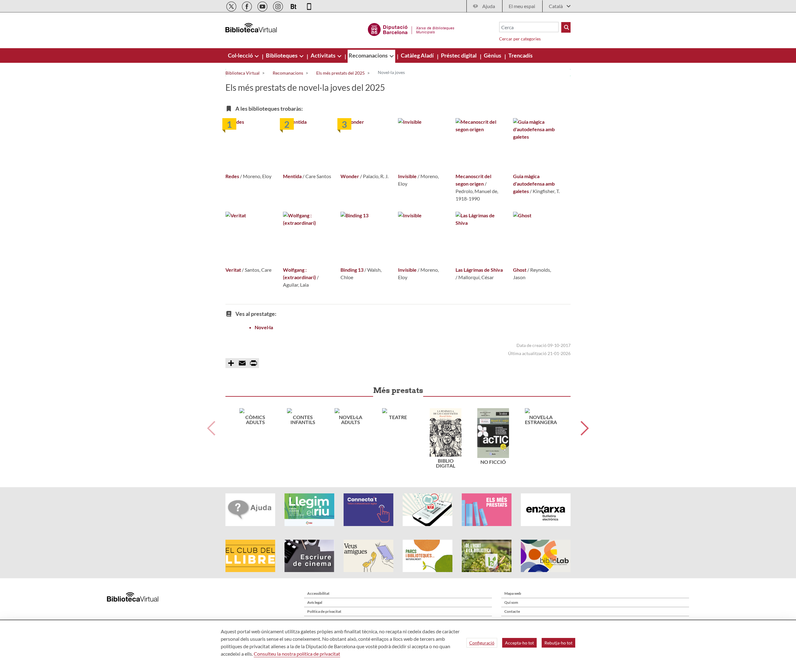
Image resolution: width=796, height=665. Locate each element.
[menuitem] (241, 55)
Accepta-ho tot (519, 642)
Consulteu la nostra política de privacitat (297, 654)
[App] (309, 5)
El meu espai (522, 6)
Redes (232, 176)
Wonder (349, 176)
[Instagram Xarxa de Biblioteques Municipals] (278, 5)
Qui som (511, 602)
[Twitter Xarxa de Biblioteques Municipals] (231, 5)
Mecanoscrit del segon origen (473, 180)
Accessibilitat (318, 593)
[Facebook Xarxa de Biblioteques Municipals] (247, 5)
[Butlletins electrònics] (294, 5)
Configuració (481, 642)
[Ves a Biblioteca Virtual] (411, 29)
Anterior (211, 428)
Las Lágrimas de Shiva (479, 270)
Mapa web (512, 593)
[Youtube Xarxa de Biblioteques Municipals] (263, 5)
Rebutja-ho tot (558, 642)
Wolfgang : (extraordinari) (299, 273)
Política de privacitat (324, 611)
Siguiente (585, 428)
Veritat (233, 270)
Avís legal (314, 602)
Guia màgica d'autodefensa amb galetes (534, 183)
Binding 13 (351, 270)
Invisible (407, 176)
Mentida (292, 176)
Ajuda (488, 6)
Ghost (519, 270)
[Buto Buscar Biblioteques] (566, 27)
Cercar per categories (520, 38)
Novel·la (264, 327)
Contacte (512, 611)
